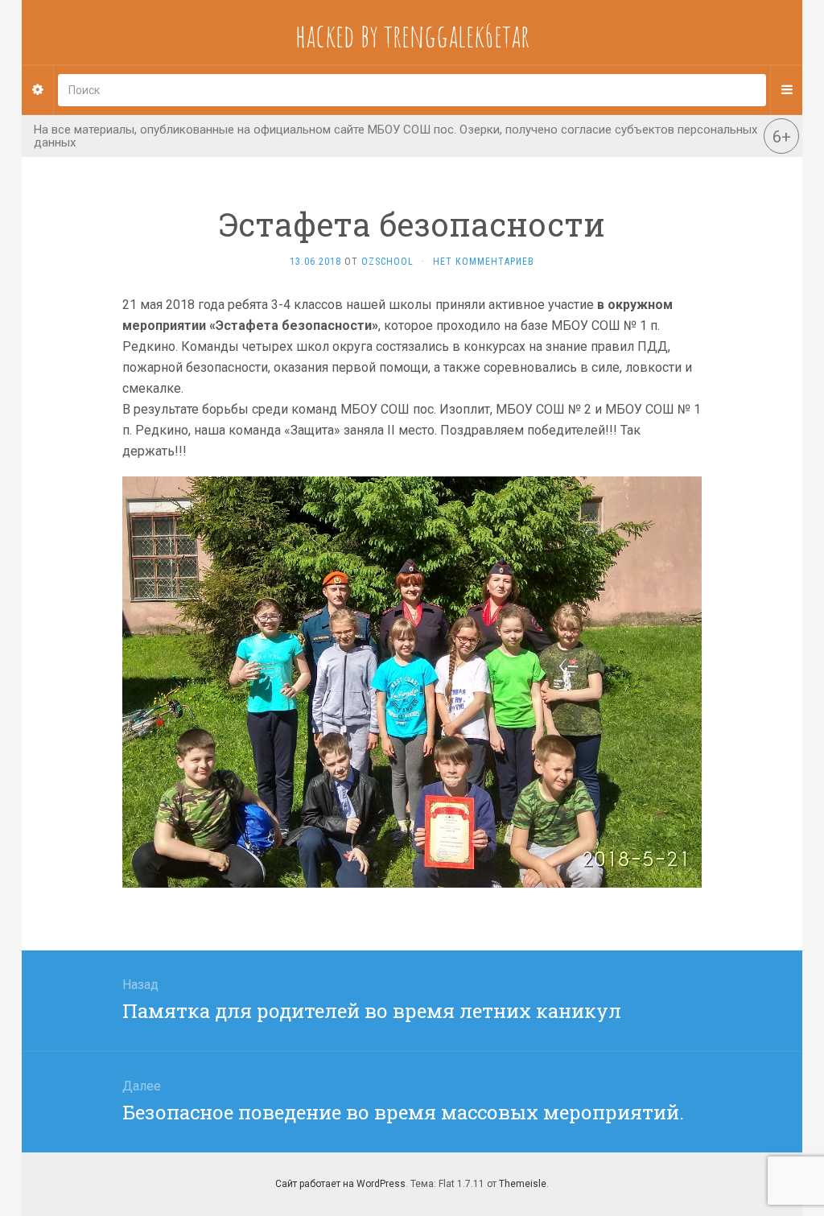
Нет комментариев (483, 261)
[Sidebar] (38, 90)
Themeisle (522, 1183)
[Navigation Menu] (786, 90)
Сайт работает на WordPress (340, 1183)
